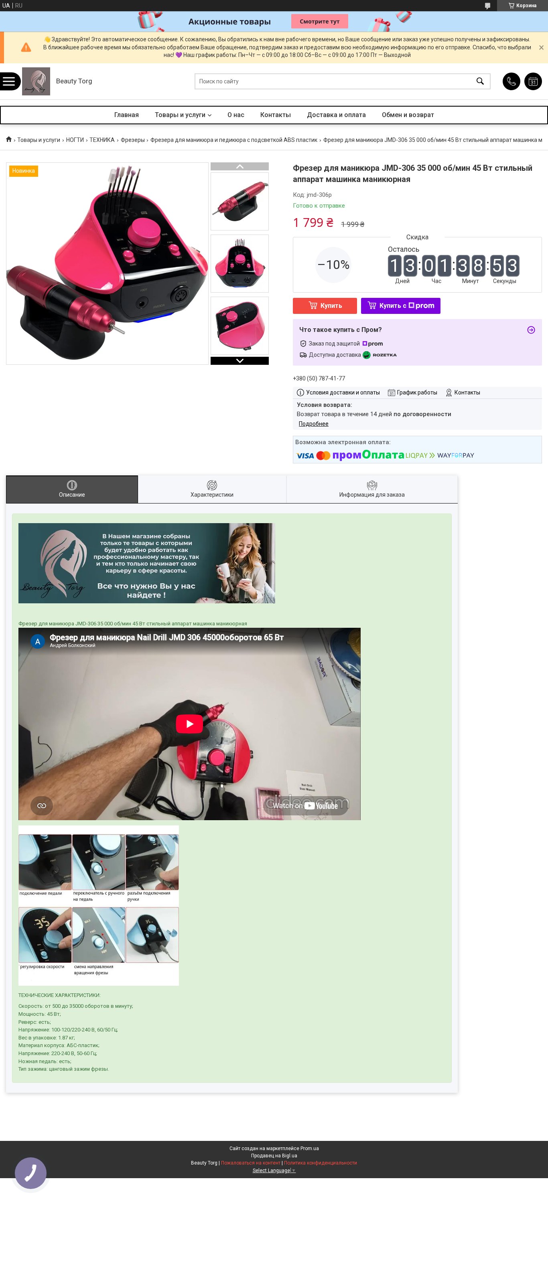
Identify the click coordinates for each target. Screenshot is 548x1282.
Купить (331, 305)
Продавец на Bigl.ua (274, 1156)
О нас (235, 115)
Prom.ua (309, 1148)
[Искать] (480, 81)
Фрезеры (133, 140)
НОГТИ (75, 140)
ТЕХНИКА (102, 140)
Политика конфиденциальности (320, 1163)
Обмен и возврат (408, 115)
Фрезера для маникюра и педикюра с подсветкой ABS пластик (233, 140)
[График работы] (533, 81)
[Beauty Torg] (36, 81)
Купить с (393, 305)
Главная (126, 115)
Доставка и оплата (336, 115)
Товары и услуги (180, 115)
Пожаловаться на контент (250, 1163)
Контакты (275, 115)
